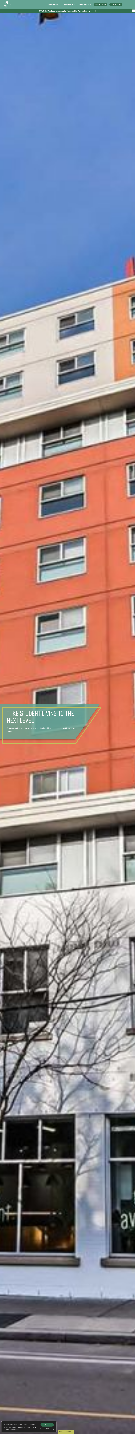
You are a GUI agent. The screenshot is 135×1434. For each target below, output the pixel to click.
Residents (84, 4)
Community (67, 4)
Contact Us (116, 4)
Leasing (52, 4)
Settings (47, 1429)
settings (17, 1429)
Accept (47, 1425)
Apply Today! (90, 11)
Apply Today (100, 4)
